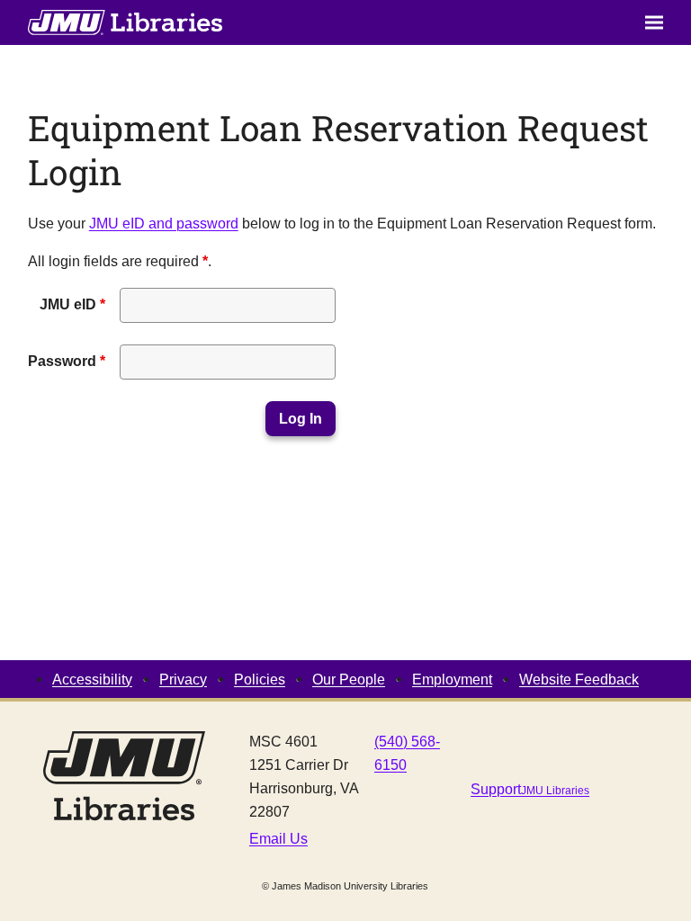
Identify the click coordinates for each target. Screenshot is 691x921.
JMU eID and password (163, 223)
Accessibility (92, 679)
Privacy (183, 679)
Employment (452, 679)
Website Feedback (579, 679)
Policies (259, 679)
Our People (348, 679)
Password (66, 361)
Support (530, 789)
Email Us (278, 838)
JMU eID (72, 304)
